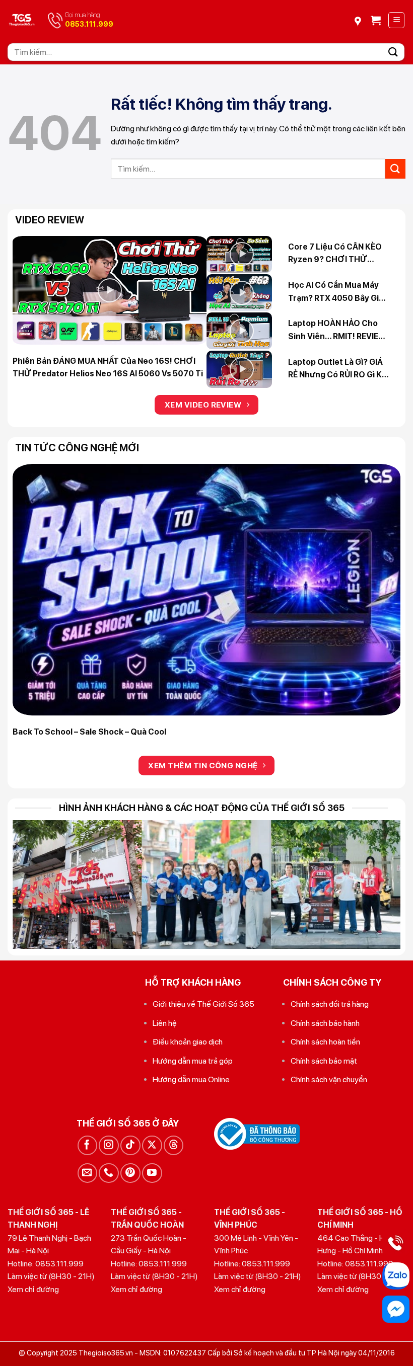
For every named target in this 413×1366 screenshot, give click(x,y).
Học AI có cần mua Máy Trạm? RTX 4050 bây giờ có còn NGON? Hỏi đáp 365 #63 (336, 292)
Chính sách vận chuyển (329, 1079)
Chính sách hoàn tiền (325, 1042)
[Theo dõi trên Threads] (173, 1145)
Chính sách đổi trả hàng (330, 1004)
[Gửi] (393, 52)
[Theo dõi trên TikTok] (130, 1145)
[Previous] (33, 590)
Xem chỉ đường (33, 1289)
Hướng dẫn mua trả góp (193, 1061)
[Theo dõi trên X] (152, 1145)
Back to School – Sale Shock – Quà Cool (89, 732)
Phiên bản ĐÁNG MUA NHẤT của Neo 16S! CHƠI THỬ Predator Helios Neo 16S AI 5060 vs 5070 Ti (108, 367)
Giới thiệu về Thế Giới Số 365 (203, 1004)
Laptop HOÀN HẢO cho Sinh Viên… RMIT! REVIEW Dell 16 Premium (337, 330)
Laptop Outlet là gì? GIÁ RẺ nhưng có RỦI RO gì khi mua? (338, 369)
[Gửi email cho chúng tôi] (87, 1173)
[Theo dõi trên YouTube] (152, 1173)
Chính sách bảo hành (325, 1023)
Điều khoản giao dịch (188, 1042)
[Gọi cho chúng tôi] (108, 1173)
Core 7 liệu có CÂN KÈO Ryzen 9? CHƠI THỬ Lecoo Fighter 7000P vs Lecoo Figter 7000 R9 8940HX (335, 254)
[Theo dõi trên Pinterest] (130, 1173)
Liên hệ (165, 1023)
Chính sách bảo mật (324, 1061)
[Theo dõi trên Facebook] (87, 1145)
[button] (376, 20)
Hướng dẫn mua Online (191, 1079)
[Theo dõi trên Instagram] (108, 1145)
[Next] (380, 590)
